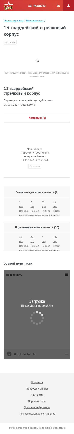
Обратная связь (37, 401)
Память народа (8, 5)
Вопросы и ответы (37, 388)
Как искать (37, 395)
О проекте (37, 382)
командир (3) (37, 117)
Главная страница (13, 20)
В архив (11, 42)
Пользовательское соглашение (37, 413)
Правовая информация (37, 407)
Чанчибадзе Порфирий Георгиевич (34, 150)
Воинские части (34, 20)
